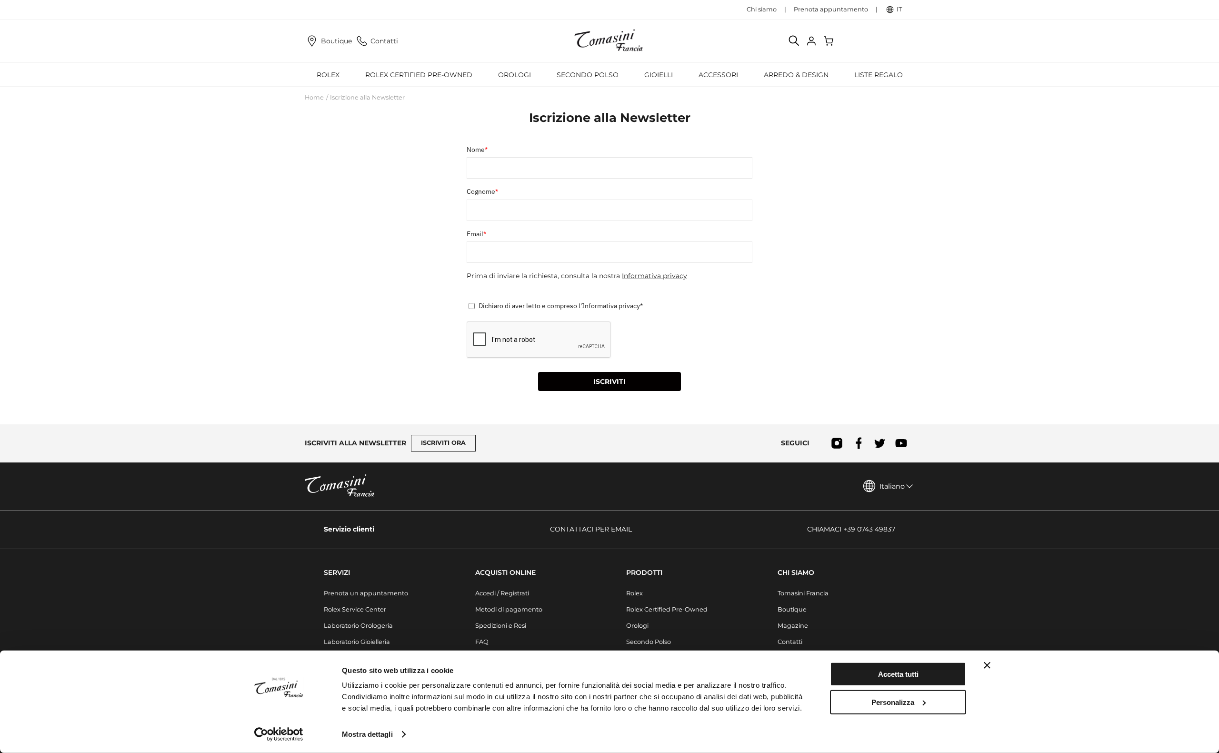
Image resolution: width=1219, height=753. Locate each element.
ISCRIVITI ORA (443, 442)
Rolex (634, 593)
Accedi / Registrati (502, 593)
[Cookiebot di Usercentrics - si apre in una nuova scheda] (278, 734)
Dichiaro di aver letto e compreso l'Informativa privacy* (561, 305)
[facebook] (858, 443)
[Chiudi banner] (987, 665)
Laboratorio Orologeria (358, 625)
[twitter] (879, 443)
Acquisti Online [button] (505, 572)
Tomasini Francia (803, 593)
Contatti (384, 41)
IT (899, 9)
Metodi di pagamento (508, 609)
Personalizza (892, 702)
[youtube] (901, 443)
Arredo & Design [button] (796, 74)
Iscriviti (609, 381)
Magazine (793, 625)
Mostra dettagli (367, 734)
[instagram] (837, 443)
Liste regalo (878, 74)
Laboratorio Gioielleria (357, 641)
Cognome (482, 191)
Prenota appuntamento (831, 9)
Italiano (892, 486)
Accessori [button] (718, 74)
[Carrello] (829, 41)
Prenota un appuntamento (366, 593)
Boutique (336, 41)
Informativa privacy (654, 275)
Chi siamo (762, 9)
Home (314, 97)
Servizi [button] (337, 572)
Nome (477, 149)
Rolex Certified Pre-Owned (418, 74)
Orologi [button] (514, 74)
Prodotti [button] (644, 572)
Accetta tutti (898, 674)
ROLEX (328, 74)
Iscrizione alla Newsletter (367, 97)
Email (476, 234)
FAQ (482, 641)
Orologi (637, 625)
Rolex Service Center (355, 609)
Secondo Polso (588, 74)
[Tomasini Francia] (609, 41)
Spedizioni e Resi (500, 625)
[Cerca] (794, 41)
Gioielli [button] (658, 74)
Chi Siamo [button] (796, 572)
